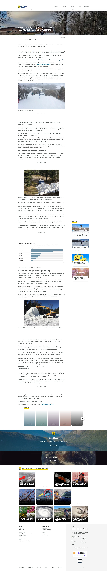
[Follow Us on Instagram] (75, 529)
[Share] (18, 37)
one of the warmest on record (37, 51)
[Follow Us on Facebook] (72, 529)
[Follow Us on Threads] (83, 529)
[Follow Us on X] (86, 529)
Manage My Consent (23, 535)
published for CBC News (48, 404)
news (21, 9)
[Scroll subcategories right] (83, 418)
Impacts (29, 9)
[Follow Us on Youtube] (78, 529)
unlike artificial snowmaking (43, 64)
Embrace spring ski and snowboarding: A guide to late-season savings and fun (43, 60)
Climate (24, 9)
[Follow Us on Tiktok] (81, 529)
